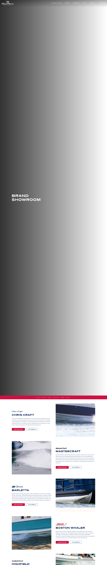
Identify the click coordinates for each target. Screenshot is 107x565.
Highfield (62, 397)
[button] (18, 429)
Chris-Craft (38, 397)
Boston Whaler (56, 397)
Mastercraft (44, 397)
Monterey (68, 397)
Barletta (50, 397)
